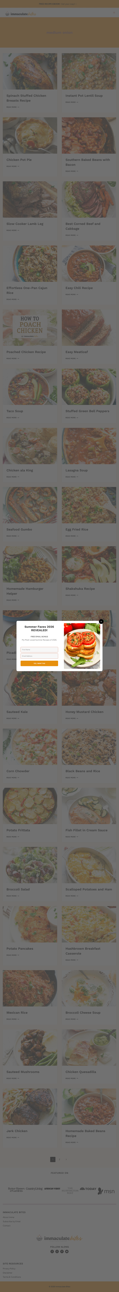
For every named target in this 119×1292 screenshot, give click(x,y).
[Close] (101, 621)
